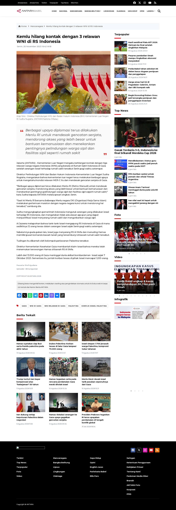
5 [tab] (144, 253)
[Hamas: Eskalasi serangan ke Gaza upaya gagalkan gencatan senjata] (63, 402)
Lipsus (56, 467)
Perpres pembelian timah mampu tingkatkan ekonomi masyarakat (142, 58)
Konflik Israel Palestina (94, 306)
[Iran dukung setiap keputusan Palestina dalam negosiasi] (30, 402)
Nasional (63, 11)
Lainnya (150, 11)
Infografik (121, 299)
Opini (142, 11)
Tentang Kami (133, 471)
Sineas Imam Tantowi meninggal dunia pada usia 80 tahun (143, 190)
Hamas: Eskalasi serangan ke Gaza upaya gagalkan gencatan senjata (63, 417)
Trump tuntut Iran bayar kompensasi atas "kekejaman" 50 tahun (28, 382)
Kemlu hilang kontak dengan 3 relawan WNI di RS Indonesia (74, 26)
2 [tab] (133, 253)
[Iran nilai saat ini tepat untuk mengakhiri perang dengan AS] (120, 204)
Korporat (131, 489)
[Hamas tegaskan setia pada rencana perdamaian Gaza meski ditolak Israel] (63, 367)
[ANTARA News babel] (29, 11)
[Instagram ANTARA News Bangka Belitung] (145, 3)
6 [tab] (139, 295)
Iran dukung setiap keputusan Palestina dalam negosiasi (29, 417)
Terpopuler (53, 3)
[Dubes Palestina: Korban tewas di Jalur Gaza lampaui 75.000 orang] (63, 331)
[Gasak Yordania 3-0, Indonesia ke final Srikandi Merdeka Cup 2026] (137, 132)
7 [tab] (142, 295)
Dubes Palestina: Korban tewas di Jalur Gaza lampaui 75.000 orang (62, 346)
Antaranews (22, 3)
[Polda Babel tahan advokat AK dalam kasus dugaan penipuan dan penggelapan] (120, 72)
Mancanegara (76, 11)
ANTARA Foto (133, 485)
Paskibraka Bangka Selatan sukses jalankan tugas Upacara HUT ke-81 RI (137, 242)
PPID (129, 494)
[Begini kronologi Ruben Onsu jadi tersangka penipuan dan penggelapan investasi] (120, 99)
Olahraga (121, 11)
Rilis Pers (74, 3)
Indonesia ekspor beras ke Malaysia (134, 380)
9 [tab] (150, 295)
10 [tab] (154, 295)
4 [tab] (141, 253)
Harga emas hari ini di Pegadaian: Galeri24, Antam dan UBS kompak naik (142, 85)
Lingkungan (109, 11)
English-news (96, 467)
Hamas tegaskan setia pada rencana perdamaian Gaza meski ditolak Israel (62, 382)
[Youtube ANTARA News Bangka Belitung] (149, 3)
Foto (117, 214)
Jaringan (131, 458)
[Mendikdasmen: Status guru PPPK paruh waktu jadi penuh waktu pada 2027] (120, 164)
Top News (64, 3)
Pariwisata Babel (98, 471)
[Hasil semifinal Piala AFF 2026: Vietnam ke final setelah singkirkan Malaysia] (120, 46)
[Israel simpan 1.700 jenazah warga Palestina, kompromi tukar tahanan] (96, 331)
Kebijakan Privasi (135, 467)
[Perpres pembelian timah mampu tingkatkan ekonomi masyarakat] (120, 59)
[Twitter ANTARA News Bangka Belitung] (139, 3)
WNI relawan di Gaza (54, 306)
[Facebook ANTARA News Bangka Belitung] (134, 3)
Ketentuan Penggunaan (138, 462)
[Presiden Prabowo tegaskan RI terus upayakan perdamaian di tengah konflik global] (96, 402)
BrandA (130, 480)
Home (54, 11)
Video (118, 257)
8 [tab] (146, 295)
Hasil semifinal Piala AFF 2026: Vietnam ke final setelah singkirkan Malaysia (143, 45)
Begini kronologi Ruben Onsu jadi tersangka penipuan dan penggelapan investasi (142, 98)
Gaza (24, 306)
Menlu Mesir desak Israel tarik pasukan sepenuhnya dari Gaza (95, 382)
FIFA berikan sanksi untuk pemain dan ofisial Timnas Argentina (141, 177)
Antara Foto (34, 3)
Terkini (44, 3)
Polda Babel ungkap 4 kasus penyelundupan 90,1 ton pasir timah (136, 284)
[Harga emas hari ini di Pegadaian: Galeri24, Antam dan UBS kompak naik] (120, 86)
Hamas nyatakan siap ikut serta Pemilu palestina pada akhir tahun (30, 346)
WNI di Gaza (35, 306)
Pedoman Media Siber (137, 476)
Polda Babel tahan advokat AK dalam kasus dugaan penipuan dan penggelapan (143, 71)
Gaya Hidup (132, 11)
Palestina (73, 306)
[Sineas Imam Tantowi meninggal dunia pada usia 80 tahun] (120, 191)
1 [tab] (129, 253)
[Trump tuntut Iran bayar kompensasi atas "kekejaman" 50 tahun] (30, 367)
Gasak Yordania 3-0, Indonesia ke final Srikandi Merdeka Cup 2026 (136, 152)
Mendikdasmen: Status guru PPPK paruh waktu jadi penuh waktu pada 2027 (142, 163)
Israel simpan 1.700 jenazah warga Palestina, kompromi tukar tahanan (95, 346)
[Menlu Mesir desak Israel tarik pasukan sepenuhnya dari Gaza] (96, 367)
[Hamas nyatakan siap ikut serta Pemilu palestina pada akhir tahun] (30, 331)
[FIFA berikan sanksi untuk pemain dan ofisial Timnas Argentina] (120, 177)
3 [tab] (137, 253)
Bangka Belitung (92, 11)
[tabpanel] (137, 237)
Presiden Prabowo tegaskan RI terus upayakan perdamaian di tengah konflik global (96, 419)
